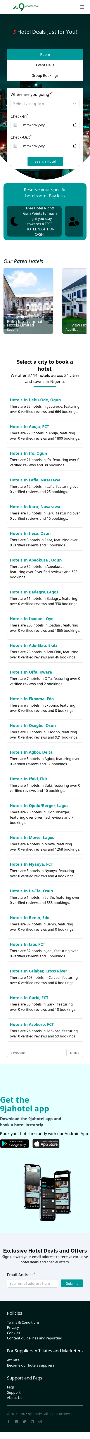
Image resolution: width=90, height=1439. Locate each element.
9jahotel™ (35, 1421)
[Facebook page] (8, 1428)
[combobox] (45, 110)
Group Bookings (45, 82)
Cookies (13, 1339)
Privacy (13, 1334)
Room (45, 61)
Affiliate (13, 1367)
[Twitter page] (24, 1428)
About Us (14, 1404)
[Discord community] (16, 1428)
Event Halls (45, 72)
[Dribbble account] (40, 1428)
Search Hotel (45, 168)
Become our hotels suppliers (30, 1372)
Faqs (11, 1394)
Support (14, 1399)
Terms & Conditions (23, 1329)
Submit (72, 1290)
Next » (74, 1060)
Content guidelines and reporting (34, 1345)
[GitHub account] (32, 1428)
